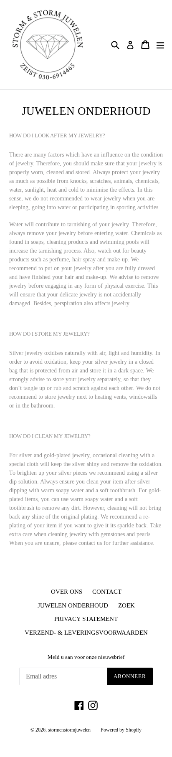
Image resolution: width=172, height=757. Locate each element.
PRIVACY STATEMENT (86, 618)
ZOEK (126, 605)
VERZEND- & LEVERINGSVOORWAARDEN (86, 632)
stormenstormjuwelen (69, 730)
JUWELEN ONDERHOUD (73, 605)
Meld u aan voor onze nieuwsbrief (86, 657)
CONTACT (106, 591)
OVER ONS (66, 591)
